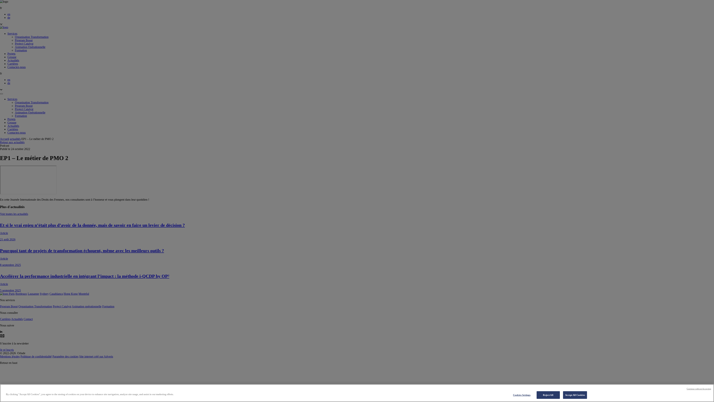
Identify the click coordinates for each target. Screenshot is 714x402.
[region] (357, 393)
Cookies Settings (521, 395)
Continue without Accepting (699, 389)
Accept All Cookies (575, 395)
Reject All (548, 395)
